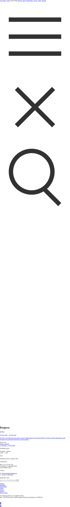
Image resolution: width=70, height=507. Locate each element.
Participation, (29, 0)
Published (2, 485)
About (1, 488)
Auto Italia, (3, 0)
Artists (2, 489)
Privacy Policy (4, 493)
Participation (3, 486)
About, (35, 0)
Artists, (8, 0)
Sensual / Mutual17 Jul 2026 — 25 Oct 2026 (7, 444)
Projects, (20, 0)
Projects (2, 483)
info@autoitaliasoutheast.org (9, 473)
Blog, (24, 0)
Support (43, 0)
